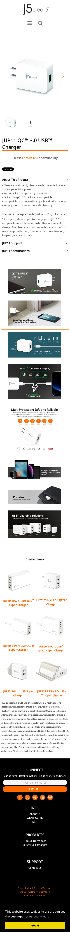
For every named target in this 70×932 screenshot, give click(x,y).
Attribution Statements (35, 895)
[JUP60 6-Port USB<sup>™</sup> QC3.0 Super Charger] (51, 626)
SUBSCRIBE (35, 789)
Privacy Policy (24, 888)
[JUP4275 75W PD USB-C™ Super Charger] (51, 672)
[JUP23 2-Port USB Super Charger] (18, 672)
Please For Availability (35, 158)
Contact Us (34, 867)
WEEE (35, 822)
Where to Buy (35, 818)
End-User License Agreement (34, 891)
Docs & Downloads (35, 841)
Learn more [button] (41, 916)
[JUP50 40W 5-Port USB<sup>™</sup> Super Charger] (18, 580)
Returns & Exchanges (34, 844)
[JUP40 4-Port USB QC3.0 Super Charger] (18, 626)
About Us (35, 814)
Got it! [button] (35, 925)
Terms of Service (42, 888)
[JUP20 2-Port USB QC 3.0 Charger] (51, 580)
